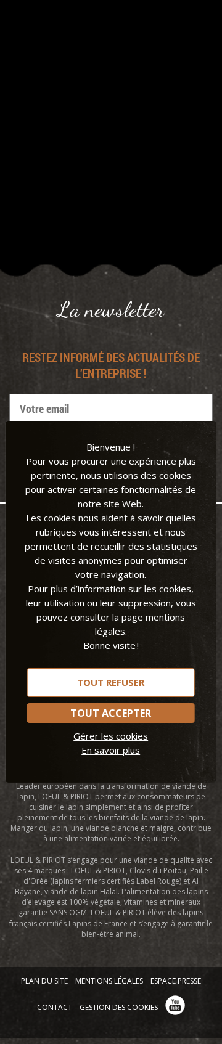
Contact (54, 1007)
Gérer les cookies (110, 736)
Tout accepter (110, 713)
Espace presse (175, 981)
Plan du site (44, 981)
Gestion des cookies (119, 1007)
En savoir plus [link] (110, 750)
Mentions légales (109, 981)
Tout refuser (110, 682)
